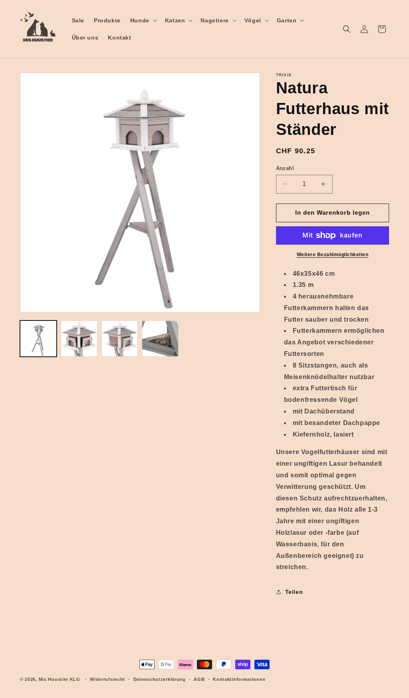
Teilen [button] (294, 592)
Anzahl (285, 168)
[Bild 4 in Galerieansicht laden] (160, 338)
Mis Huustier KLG (59, 679)
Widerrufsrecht (107, 679)
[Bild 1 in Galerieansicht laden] (38, 338)
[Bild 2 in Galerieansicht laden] (79, 338)
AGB (199, 679)
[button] (142, 20)
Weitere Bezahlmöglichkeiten (333, 254)
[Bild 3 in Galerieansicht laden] (119, 338)
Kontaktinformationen (239, 679)
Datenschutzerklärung (159, 679)
